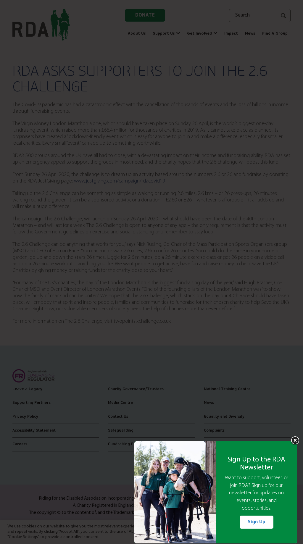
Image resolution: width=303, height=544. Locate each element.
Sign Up (256, 522)
